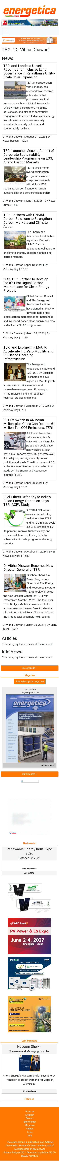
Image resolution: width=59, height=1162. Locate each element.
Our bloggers (29, 774)
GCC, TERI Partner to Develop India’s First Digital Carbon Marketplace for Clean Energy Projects (26, 285)
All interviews (29, 1091)
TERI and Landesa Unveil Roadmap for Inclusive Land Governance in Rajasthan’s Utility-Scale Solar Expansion (29, 71)
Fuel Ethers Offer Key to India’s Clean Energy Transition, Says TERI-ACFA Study (27, 501)
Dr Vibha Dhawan (13, 136)
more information (29, 869)
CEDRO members (29, 1155)
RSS (30, 1135)
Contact (30, 1118)
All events (29, 873)
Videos (29, 1128)
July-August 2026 (30, 692)
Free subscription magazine (30, 681)
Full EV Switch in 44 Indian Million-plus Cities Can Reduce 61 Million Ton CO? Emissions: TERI (29, 424)
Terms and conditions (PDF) (40, 1152)
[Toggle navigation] (6, 31)
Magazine (30, 1125)
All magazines (48, 765)
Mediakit (29, 1114)
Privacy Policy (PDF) (13, 1152)
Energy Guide (29, 668)
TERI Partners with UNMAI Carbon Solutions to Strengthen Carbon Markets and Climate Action (27, 220)
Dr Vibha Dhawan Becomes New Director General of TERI (28, 567)
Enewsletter (30, 1121)
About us (29, 1111)
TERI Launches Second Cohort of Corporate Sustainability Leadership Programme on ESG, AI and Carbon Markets (28, 156)
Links (30, 1132)
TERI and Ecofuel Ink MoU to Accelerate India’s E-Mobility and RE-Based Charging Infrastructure (28, 353)
